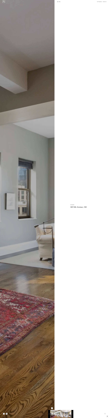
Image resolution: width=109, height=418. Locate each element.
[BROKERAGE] (7, 414)
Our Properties (99, 1)
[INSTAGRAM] (4, 414)
